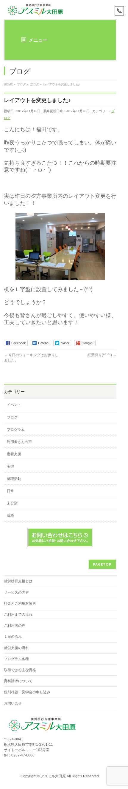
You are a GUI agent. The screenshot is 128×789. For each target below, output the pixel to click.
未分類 (12, 503)
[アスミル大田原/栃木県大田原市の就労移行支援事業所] (36, 10)
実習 (10, 466)
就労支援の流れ (16, 648)
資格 (10, 515)
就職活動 (14, 479)
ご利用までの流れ (18, 614)
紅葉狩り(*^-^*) (102, 355)
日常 (10, 491)
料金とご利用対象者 (20, 603)
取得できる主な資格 (20, 670)
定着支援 (14, 454)
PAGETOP (102, 564)
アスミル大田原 (53, 776)
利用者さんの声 (19, 442)
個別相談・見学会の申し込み (27, 692)
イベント (14, 405)
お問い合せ (13, 703)
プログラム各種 (16, 659)
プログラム (16, 429)
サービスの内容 (16, 592)
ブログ (12, 417)
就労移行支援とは (18, 581)
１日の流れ (13, 636)
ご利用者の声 (14, 625)
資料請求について (18, 681)
